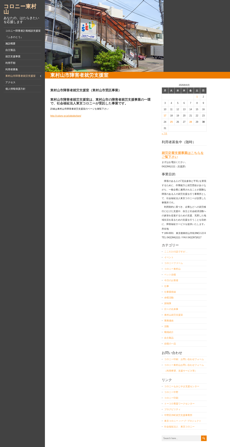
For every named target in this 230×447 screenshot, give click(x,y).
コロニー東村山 (20, 9)
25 (171, 122)
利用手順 (10, 62)
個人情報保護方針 (15, 88)
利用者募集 (11, 69)
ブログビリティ (172, 409)
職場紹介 (169, 332)
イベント (169, 257)
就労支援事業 (12, 56)
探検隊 (167, 303)
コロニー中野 (171, 392)
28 (190, 122)
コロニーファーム (173, 263)
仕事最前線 (170, 292)
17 (165, 115)
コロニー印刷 (171, 398)
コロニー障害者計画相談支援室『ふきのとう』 (23, 33)
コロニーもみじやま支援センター (181, 386)
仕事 (166, 286)
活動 (166, 326)
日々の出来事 (171, 309)
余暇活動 (169, 297)
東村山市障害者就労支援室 (20, 75)
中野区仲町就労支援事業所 (178, 415)
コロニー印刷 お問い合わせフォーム (184, 359)
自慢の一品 (170, 343)
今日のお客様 (171, 280)
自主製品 (10, 50)
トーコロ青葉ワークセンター (179, 403)
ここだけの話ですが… (176, 251)
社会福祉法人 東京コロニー (179, 426)
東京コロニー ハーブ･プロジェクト (182, 421)
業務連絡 (169, 320)
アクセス (10, 82)
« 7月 (164, 133)
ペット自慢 (170, 274)
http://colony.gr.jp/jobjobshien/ (65, 115)
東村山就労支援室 (173, 315)
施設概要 (10, 43)
